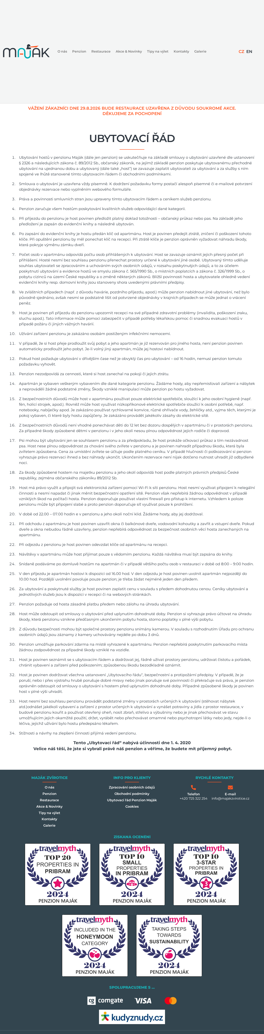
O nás (62, 51)
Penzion (79, 51)
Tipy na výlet (158, 51)
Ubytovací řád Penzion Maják (132, 800)
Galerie (200, 51)
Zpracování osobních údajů (132, 787)
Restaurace (101, 51)
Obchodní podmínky (131, 794)
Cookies (132, 806)
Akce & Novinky (129, 51)
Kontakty (181, 51)
